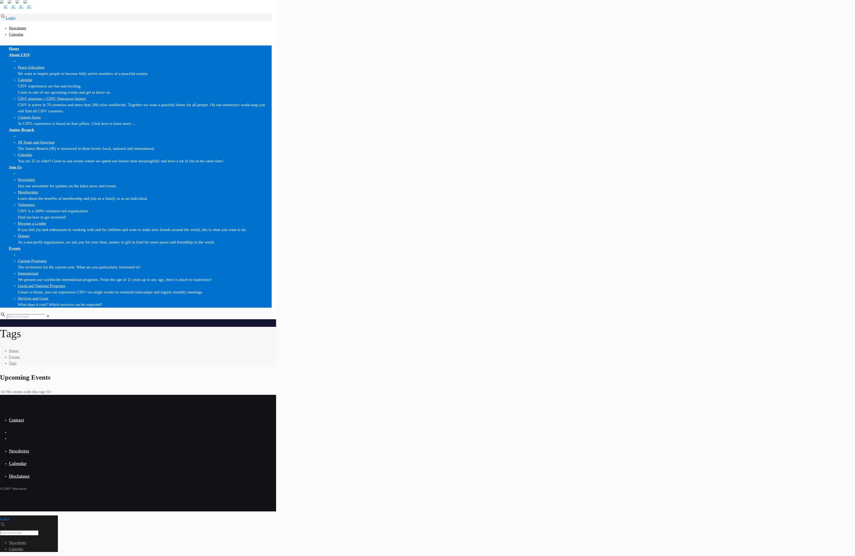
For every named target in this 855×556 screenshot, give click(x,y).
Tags (12, 363)
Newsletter (17, 28)
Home (14, 350)
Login (10, 18)
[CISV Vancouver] (15, 6)
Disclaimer (19, 476)
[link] (48, 316)
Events (14, 357)
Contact (16, 419)
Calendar (16, 34)
